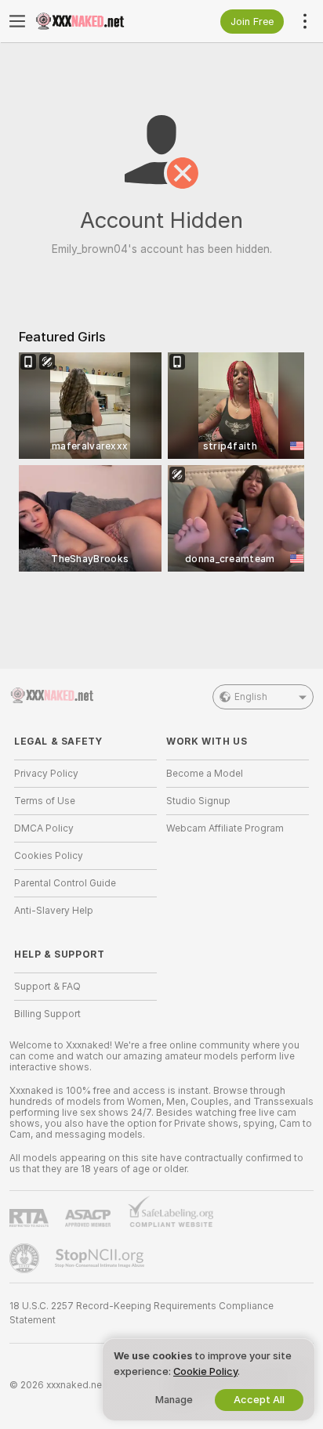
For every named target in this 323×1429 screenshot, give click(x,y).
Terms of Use (44, 801)
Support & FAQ (47, 986)
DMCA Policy (44, 828)
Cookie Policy (205, 1371)
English (250, 696)
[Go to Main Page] (98, 21)
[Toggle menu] (17, 21)
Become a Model (204, 773)
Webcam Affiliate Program (225, 828)
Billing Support (47, 1014)
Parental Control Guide (65, 883)
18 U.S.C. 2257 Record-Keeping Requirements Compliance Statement (141, 1313)
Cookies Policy (48, 855)
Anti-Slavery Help (53, 910)
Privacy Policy (46, 773)
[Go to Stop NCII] (101, 1258)
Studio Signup (198, 801)
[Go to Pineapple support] (25, 1258)
